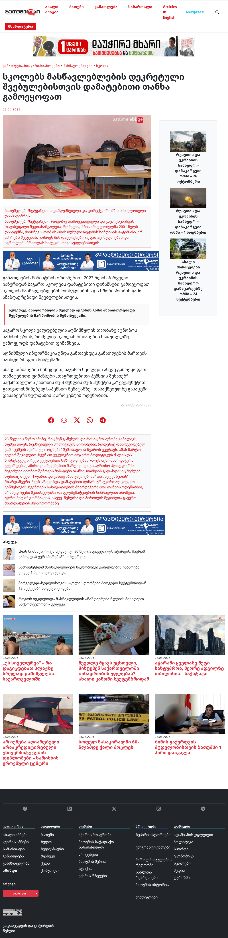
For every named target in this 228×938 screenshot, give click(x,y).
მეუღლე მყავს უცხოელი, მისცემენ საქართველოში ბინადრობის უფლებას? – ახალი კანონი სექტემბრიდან (114, 671)
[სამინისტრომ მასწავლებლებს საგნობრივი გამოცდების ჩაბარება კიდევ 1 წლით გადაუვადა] (9, 569)
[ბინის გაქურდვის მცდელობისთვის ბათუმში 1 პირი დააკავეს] (190, 713)
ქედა (45, 863)
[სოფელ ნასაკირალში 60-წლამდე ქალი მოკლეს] (114, 713)
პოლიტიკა (183, 841)
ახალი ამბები (52, 9)
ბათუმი (76, 6)
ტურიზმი (182, 877)
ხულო (46, 841)
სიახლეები (50, 66)
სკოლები (182, 863)
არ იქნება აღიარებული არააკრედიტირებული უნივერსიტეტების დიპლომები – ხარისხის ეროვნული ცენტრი (31, 752)
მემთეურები (147, 897)
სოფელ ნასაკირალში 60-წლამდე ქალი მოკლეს (109, 744)
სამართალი (140, 6)
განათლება (106, 6)
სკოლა (102, 66)
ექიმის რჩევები (93, 875)
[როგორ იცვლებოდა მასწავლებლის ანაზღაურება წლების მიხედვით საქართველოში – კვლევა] (9, 601)
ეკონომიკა (184, 856)
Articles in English (170, 12)
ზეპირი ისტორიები (153, 834)
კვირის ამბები (16, 841)
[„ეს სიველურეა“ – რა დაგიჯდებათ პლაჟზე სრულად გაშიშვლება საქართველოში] (38, 634)
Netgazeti (195, 12)
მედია (179, 870)
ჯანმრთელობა (16, 863)
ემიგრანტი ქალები (153, 847)
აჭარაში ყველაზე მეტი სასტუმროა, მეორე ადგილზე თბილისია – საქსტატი (189, 668)
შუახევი (48, 856)
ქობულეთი (51, 870)
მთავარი (31, 66)
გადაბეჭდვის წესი (136, 404)
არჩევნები (88, 854)
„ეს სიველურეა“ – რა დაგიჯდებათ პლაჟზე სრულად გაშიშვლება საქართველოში (28, 671)
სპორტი (181, 849)
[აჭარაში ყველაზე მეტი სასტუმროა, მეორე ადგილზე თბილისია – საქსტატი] (190, 634)
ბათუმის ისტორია (152, 884)
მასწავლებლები (78, 66)
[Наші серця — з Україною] (22, 12)
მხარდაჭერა (20, 26)
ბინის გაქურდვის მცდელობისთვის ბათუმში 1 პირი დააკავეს (188, 747)
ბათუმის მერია (92, 861)
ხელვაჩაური (52, 849)
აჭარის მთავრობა (95, 834)
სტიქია (85, 868)
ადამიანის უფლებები (193, 834)
